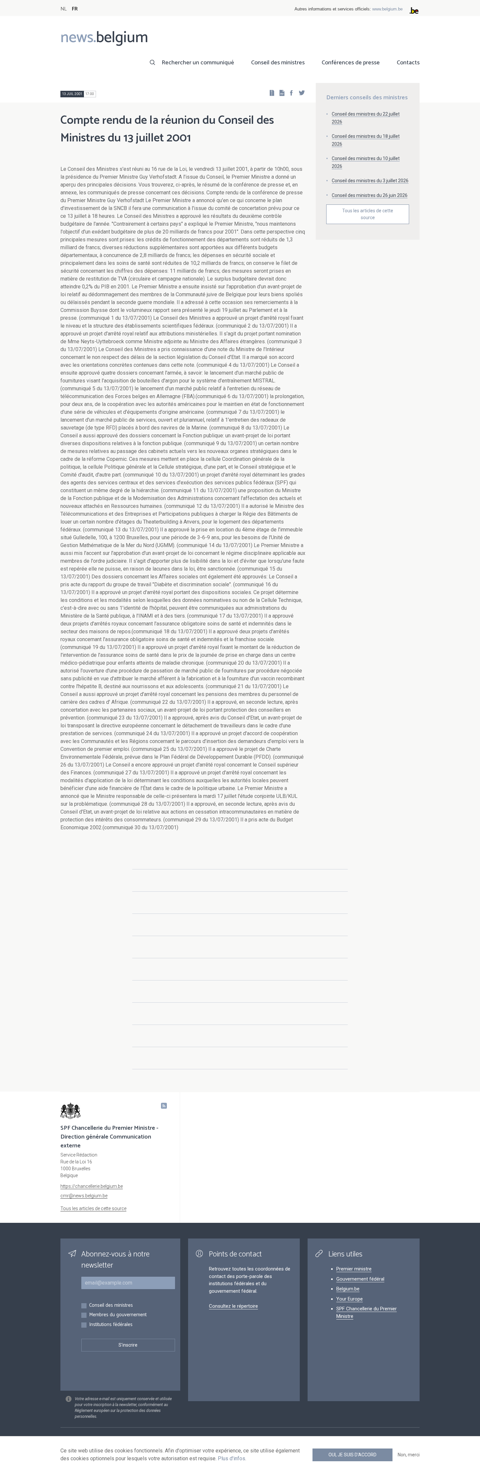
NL (63, 9)
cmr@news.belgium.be (83, 1195)
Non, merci (409, 1454)
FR (75, 9)
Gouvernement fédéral (360, 1279)
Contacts (408, 63)
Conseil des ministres (278, 63)
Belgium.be (348, 1289)
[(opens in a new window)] (289, 92)
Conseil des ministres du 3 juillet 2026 (370, 180)
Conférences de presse (351, 63)
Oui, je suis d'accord (352, 1454)
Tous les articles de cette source (367, 214)
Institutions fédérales (111, 1325)
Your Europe (349, 1299)
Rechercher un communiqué (198, 63)
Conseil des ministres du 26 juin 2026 (370, 195)
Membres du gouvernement (118, 1315)
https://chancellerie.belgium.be (91, 1186)
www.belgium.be (387, 9)
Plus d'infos (231, 1458)
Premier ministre (354, 1269)
